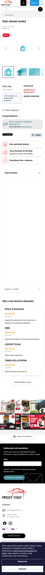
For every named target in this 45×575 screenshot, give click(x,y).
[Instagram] (10, 523)
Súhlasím (22, 569)
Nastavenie (22, 561)
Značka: (5, 28)
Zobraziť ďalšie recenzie (22, 382)
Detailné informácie (9, 116)
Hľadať (40, 9)
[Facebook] (4, 523)
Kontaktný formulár (14, 536)
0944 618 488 (13, 516)
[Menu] (42, 3)
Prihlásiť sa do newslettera (14, 477)
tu (26, 556)
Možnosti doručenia (31, 96)
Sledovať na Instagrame (24, 436)
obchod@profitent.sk (14, 510)
